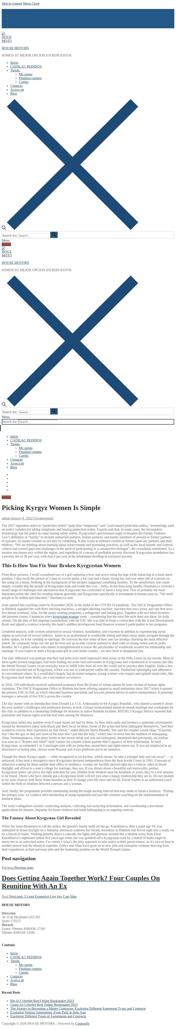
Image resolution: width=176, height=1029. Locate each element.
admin (6, 518)
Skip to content (12, 3)
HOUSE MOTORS (15, 48)
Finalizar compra (30, 969)
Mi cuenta (25, 965)
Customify (82, 1023)
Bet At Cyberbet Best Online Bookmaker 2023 (42, 1001)
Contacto (16, 976)
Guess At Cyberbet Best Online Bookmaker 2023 (43, 1005)
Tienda (15, 961)
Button (6, 244)
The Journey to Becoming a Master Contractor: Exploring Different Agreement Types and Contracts (78, 1008)
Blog (13, 984)
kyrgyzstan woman (66, 616)
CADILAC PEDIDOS (26, 957)
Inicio (14, 953)
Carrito (23, 972)
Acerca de (17, 980)
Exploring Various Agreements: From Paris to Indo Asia (48, 1012)
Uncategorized (43, 518)
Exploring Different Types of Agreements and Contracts (48, 1016)
